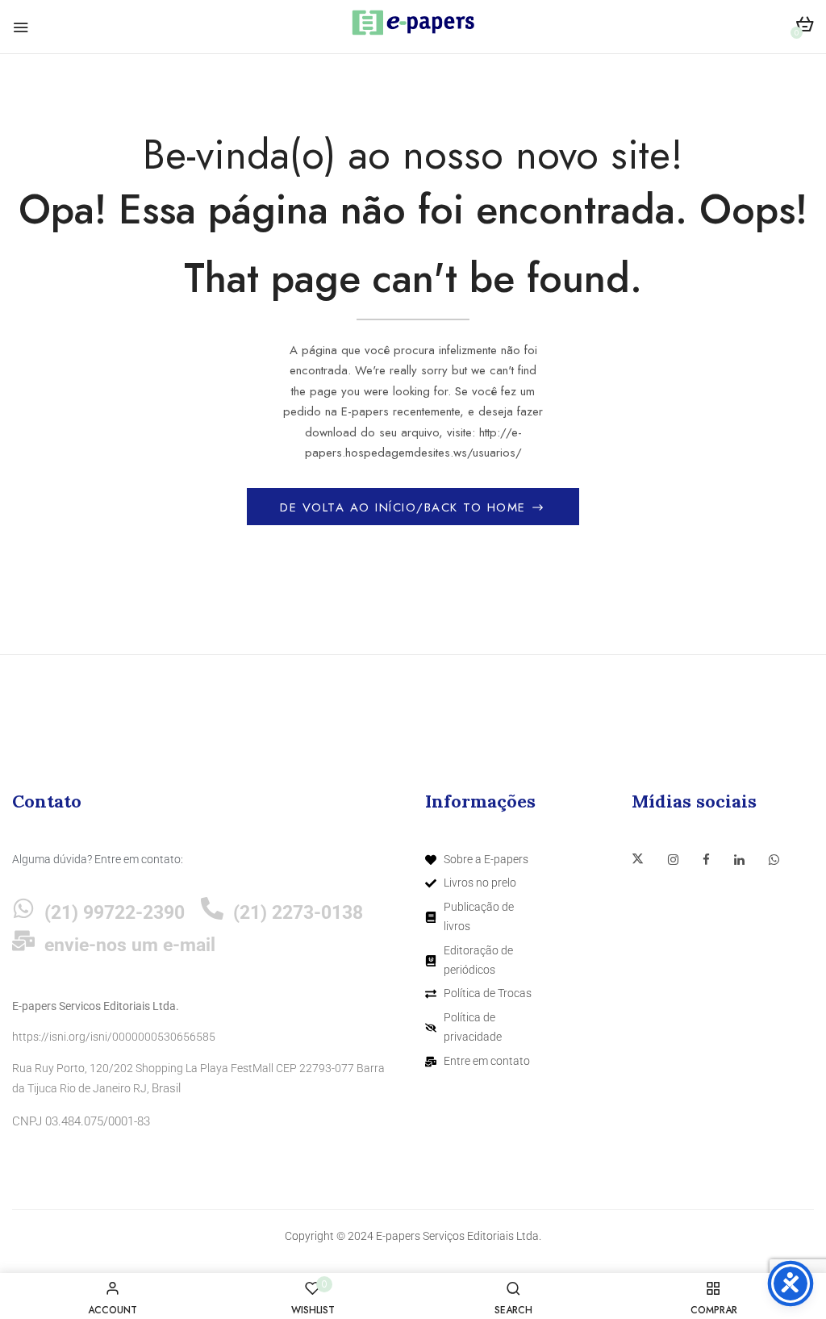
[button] (804, 27)
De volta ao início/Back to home (405, 507)
